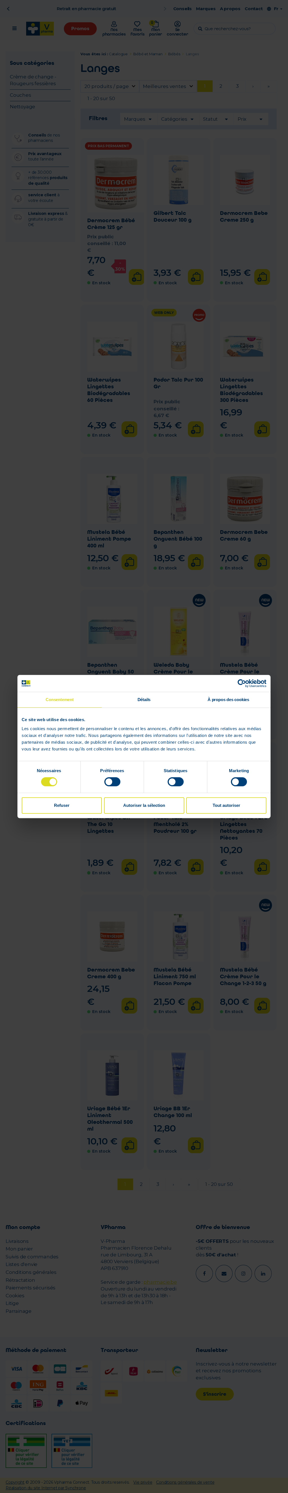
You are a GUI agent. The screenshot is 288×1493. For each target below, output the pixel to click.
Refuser (61, 805)
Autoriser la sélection (144, 805)
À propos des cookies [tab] (228, 699)
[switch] (112, 781)
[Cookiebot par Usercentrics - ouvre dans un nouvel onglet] (241, 683)
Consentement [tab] (60, 699)
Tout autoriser (226, 805)
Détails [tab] (144, 699)
